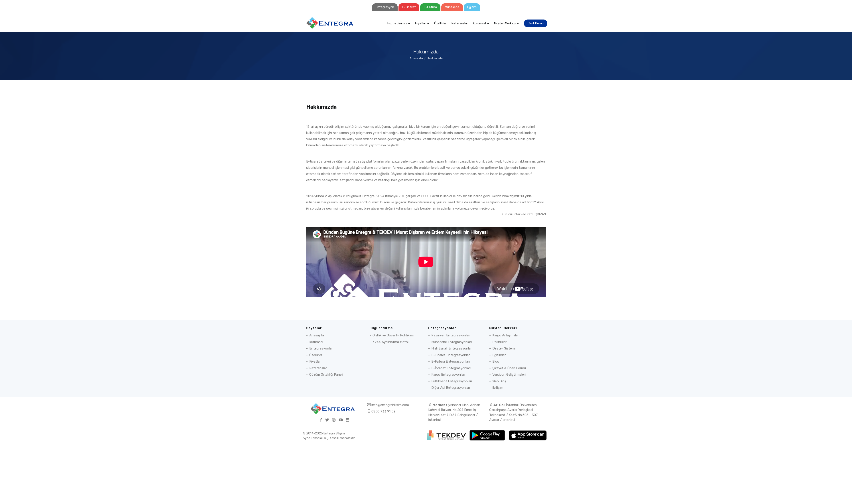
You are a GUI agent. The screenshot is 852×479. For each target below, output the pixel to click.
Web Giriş (499, 381)
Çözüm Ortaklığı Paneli (326, 375)
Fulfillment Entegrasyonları (451, 381)
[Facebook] (321, 420)
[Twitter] (327, 420)
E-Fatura (430, 7)
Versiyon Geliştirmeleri (509, 375)
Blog (495, 361)
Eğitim (472, 7)
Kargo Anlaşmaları (505, 335)
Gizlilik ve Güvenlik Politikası (393, 335)
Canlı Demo (536, 23)
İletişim (497, 388)
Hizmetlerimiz (397, 23)
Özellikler (440, 23)
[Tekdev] (447, 435)
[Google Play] (487, 435)
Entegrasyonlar (321, 348)
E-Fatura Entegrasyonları (450, 361)
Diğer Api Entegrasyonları (450, 388)
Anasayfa (416, 58)
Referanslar (460, 23)
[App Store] (527, 435)
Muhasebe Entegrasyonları (451, 342)
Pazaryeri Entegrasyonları (450, 335)
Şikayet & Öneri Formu (509, 368)
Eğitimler (499, 355)
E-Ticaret (409, 7)
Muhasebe (452, 7)
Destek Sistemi (503, 348)
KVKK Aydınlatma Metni (390, 342)
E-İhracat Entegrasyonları (451, 368)
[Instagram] (333, 420)
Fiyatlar (420, 23)
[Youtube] (341, 420)
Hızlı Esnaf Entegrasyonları (451, 348)
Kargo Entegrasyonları (448, 375)
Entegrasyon (385, 7)
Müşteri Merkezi (505, 23)
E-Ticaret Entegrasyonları (450, 355)
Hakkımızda (435, 58)
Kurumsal (479, 23)
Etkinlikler (499, 342)
